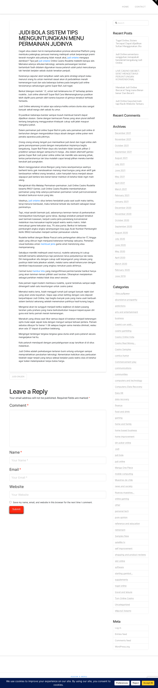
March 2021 (121, 189)
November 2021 (123, 139)
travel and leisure (123, 592)
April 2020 (120, 257)
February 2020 (122, 270)
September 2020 (123, 226)
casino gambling (123, 330)
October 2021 (122, 145)
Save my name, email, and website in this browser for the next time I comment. (52, 502)
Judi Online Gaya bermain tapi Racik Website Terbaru (130, 102)
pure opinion (121, 517)
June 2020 (120, 245)
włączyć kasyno (123, 610)
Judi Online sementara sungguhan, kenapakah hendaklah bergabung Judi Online (129, 58)
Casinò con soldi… (124, 324)
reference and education (127, 523)
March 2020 (121, 263)
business (119, 318)
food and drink (122, 411)
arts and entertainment (126, 312)
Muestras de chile (124, 480)
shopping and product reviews (130, 554)
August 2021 (121, 158)
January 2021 (122, 201)
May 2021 (120, 176)
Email (15, 469)
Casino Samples (123, 349)
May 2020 (120, 251)
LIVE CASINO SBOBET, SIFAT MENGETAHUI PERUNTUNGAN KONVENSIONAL (128, 75)
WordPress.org (122, 646)
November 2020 (123, 214)
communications (123, 368)
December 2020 (123, 207)
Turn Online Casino (124, 598)
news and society (124, 486)
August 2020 (121, 232)
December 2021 (123, 133)
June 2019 (120, 276)
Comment (19, 405)
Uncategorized (122, 604)
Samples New (122, 536)
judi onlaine (73, 57)
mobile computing (124, 473)
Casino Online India (124, 337)
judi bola (119, 455)
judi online (120, 461)
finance (118, 405)
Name (15, 452)
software (119, 567)
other (117, 505)
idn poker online (123, 442)
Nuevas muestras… (124, 492)
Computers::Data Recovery (128, 386)
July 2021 (120, 164)
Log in (118, 628)
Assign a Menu (79, 676)
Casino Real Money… (125, 343)
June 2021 (120, 170)
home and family (123, 424)
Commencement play (125, 362)
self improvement (123, 548)
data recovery (122, 399)
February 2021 (122, 195)
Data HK (119, 393)
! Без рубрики (122, 293)
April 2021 (120, 183)
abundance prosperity (126, 299)
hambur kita (39, 271)
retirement (120, 530)
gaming (119, 417)
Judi (117, 449)
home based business (126, 430)
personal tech (122, 511)
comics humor (122, 355)
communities (121, 374)
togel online (121, 585)
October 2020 (122, 220)
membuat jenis (48, 244)
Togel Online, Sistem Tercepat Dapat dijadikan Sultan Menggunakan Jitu (128, 43)
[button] (155, 3)
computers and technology (128, 380)
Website (16, 486)
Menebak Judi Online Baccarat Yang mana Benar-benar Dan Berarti (130, 90)
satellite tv (120, 542)
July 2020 (120, 238)
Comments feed (123, 640)
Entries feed (121, 634)
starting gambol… (124, 573)
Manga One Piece (124, 467)
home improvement (124, 436)
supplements (121, 579)
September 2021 (123, 151)
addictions (120, 306)
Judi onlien (18, 376)
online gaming (122, 498)
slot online (120, 561)
